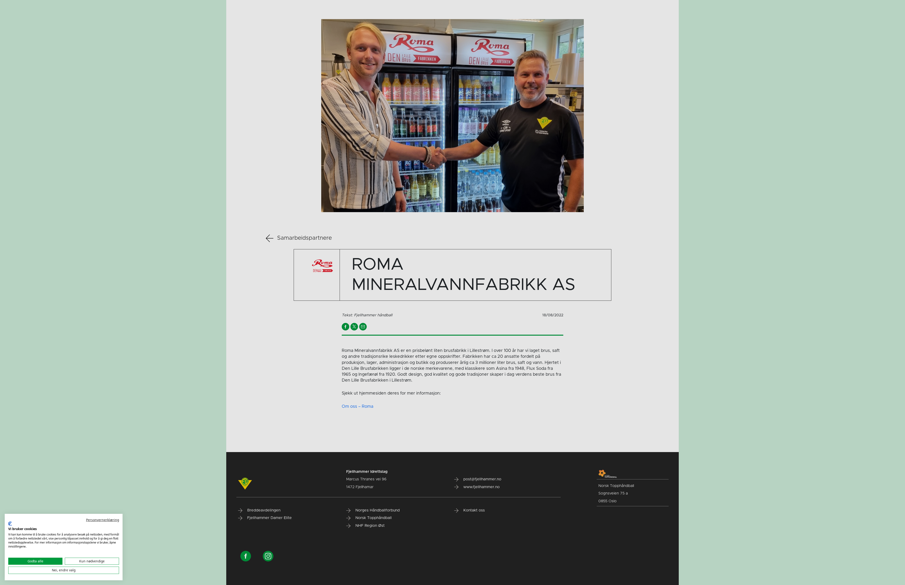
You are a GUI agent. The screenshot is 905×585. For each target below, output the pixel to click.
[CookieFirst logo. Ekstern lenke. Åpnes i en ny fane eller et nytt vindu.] (10, 524)
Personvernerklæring (102, 520)
